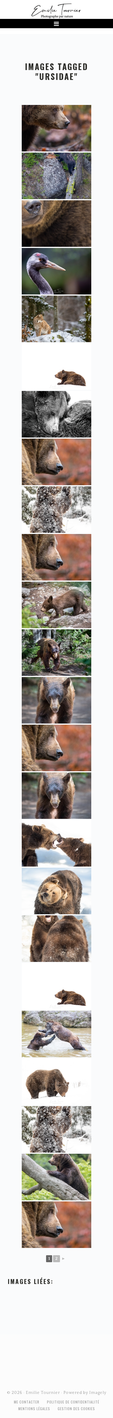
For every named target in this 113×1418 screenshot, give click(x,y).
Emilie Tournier (56, 10)
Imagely (97, 1392)
